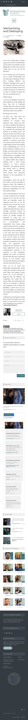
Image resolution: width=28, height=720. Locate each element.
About (14, 717)
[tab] (9, 414)
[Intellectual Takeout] (14, 14)
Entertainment (11, 465)
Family (19, 539)
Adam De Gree (8, 572)
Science (10, 409)
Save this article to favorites (10, 305)
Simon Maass (8, 606)
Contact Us (23, 717)
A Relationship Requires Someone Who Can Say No (13, 5)
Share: (5, 320)
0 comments (7, 36)
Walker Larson (8, 560)
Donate (18, 717)
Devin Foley (19, 35)
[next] (23, 402)
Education (16, 539)
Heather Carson (20, 583)
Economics (8, 479)
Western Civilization (12, 466)
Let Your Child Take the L (18, 537)
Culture (4, 409)
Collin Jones (19, 572)
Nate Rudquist (20, 595)
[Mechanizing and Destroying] (14, 47)
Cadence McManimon (8, 583)
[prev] (4, 402)
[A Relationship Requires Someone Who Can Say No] (14, 396)
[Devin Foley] (6, 311)
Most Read (8, 414)
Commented (8, 417)
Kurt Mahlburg (20, 560)
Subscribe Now (8, 648)
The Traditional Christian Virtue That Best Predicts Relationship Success (13, 449)
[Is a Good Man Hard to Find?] (6, 531)
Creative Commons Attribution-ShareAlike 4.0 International (12, 332)
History (18, 465)
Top (22, 709)
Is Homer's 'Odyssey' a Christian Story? (12, 463)
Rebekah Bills (8, 595)
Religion (17, 452)
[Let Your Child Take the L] (6, 540)
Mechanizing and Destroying (13, 30)
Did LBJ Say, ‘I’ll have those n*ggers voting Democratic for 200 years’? (14, 504)
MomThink (13, 540)
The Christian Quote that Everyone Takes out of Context (12, 490)
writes (5, 62)
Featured (7, 409)
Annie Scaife (19, 606)
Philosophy (13, 452)
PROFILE (18, 314)
